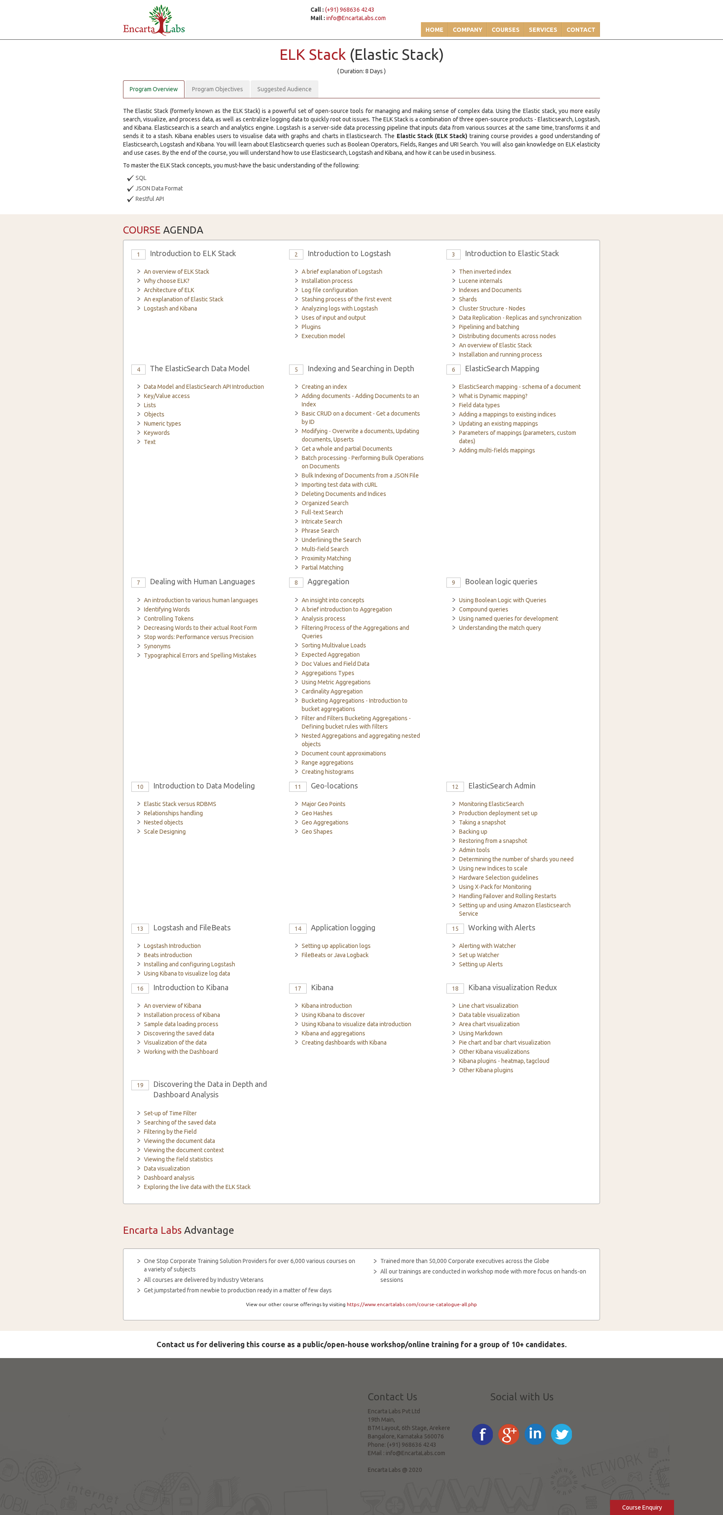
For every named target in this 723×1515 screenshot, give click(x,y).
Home (435, 29)
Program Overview (154, 89)
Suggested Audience (284, 89)
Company (467, 29)
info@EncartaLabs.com (356, 18)
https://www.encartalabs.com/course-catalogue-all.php (412, 1304)
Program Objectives (217, 89)
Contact (581, 29)
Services (543, 29)
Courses (506, 29)
